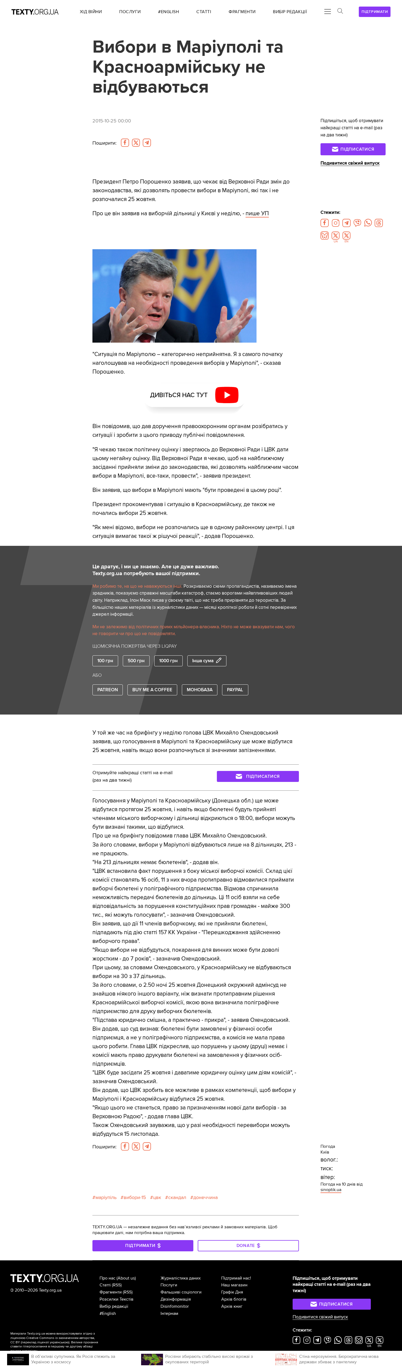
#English (108, 1313)
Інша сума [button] (203, 661)
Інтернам (169, 1313)
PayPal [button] (235, 690)
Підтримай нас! (236, 1278)
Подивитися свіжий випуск (350, 163)
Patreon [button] (107, 690)
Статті (105, 1285)
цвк (157, 1197)
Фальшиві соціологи (181, 1292)
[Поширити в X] (136, 143)
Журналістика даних (181, 1278)
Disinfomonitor (175, 1306)
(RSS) (117, 1285)
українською (59, 1342)
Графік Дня (232, 1292)
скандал (177, 1197)
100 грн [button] (105, 661)
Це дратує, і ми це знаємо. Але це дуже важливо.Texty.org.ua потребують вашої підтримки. (155, 570)
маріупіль (105, 1197)
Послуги (169, 1285)
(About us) (126, 1278)
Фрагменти (111, 1292)
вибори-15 (135, 1197)
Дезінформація (176, 1299)
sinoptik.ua (331, 1189)
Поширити (104, 143)
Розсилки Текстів (116, 1299)
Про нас (107, 1278)
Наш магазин (234, 1285)
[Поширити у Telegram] (147, 143)
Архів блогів (233, 1299)
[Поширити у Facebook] (125, 143)
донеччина (205, 1197)
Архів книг (232, 1306)
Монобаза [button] (199, 690)
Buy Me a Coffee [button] (152, 690)
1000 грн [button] (168, 661)
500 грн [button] (136, 661)
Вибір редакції (114, 1306)
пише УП (257, 213)
